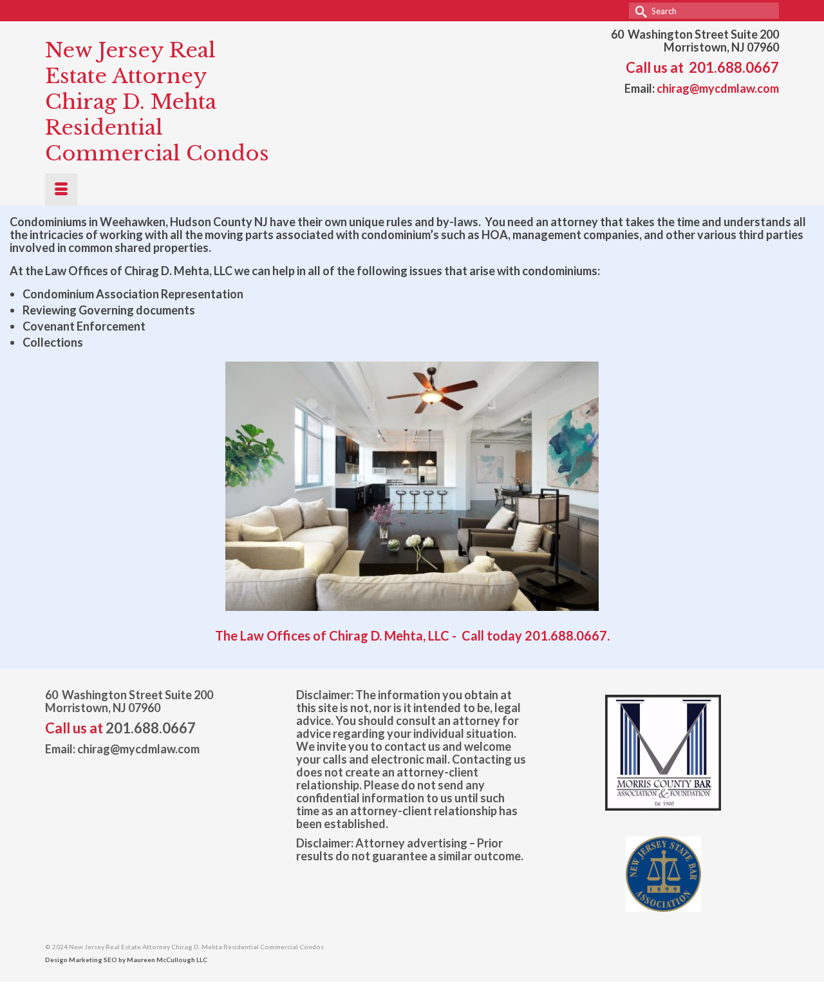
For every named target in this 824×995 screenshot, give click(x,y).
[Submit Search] (638, 11)
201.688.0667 (734, 67)
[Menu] (61, 189)
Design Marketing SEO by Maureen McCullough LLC (126, 959)
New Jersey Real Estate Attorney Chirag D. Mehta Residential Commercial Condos (157, 101)
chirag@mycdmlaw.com (718, 88)
